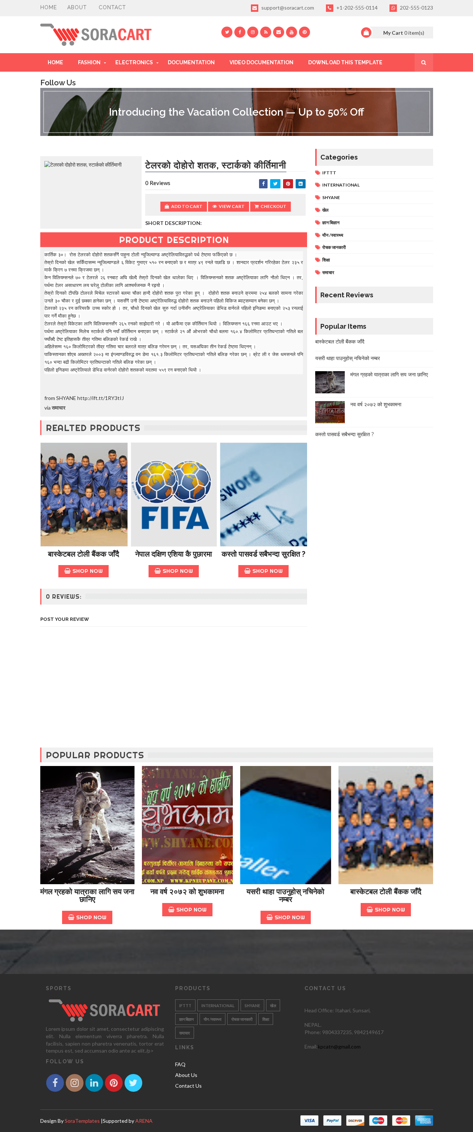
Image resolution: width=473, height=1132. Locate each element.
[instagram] (252, 32)
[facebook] (239, 32)
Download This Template (345, 62)
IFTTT (329, 172)
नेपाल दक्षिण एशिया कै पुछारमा (173, 554)
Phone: (313, 1032)
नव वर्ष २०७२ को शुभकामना (375, 404)
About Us (186, 1075)
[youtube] (291, 32)
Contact (112, 7)
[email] (278, 32)
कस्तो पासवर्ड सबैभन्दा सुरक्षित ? (263, 554)
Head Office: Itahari (327, 1010)
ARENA (144, 1121)
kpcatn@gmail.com (339, 1046)
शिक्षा (326, 260)
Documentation (191, 62)
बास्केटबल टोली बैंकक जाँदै (83, 554)
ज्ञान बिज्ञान (331, 222)
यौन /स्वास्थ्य (332, 235)
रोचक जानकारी (334, 247)
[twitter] (226, 32)
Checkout (273, 206)
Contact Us (188, 1086)
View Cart (232, 206)
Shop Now (87, 570)
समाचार (58, 407)
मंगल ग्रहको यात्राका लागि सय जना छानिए (389, 374)
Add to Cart (187, 206)
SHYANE (331, 197)
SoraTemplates (82, 1121)
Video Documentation (261, 62)
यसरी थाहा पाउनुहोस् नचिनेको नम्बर (347, 358)
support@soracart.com (287, 7)
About (77, 7)
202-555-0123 (416, 7)
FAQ (180, 1064)
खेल (325, 210)
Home (48, 7)
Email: (311, 1046)
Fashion (89, 62)
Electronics (134, 62)
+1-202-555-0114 (356, 7)
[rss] (265, 32)
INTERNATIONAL (341, 185)
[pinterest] (304, 32)
